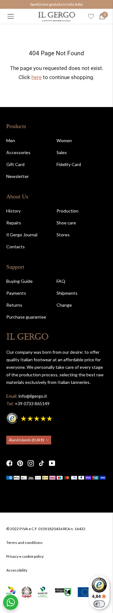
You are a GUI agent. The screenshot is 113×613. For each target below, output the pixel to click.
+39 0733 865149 (32, 403)
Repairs (13, 222)
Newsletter (17, 176)
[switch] (99, 603)
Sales (61, 152)
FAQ (60, 281)
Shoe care (66, 222)
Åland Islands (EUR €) (26, 440)
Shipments (67, 293)
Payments (16, 293)
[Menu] (10, 16)
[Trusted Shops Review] (29, 417)
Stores (63, 234)
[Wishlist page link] (91, 16)
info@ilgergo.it (33, 396)
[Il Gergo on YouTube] (52, 463)
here (36, 77)
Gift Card (15, 164)
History (13, 210)
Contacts (15, 246)
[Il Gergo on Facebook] (9, 463)
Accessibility (16, 570)
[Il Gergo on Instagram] (31, 463)
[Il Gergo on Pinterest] (20, 463)
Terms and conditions (24, 542)
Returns (14, 305)
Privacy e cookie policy (25, 556)
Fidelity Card (68, 164)
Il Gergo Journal (21, 234)
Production (67, 210)
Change (64, 305)
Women (64, 140)
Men (10, 140)
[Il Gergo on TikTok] (41, 463)
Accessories (18, 152)
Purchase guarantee (26, 317)
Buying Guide (19, 281)
